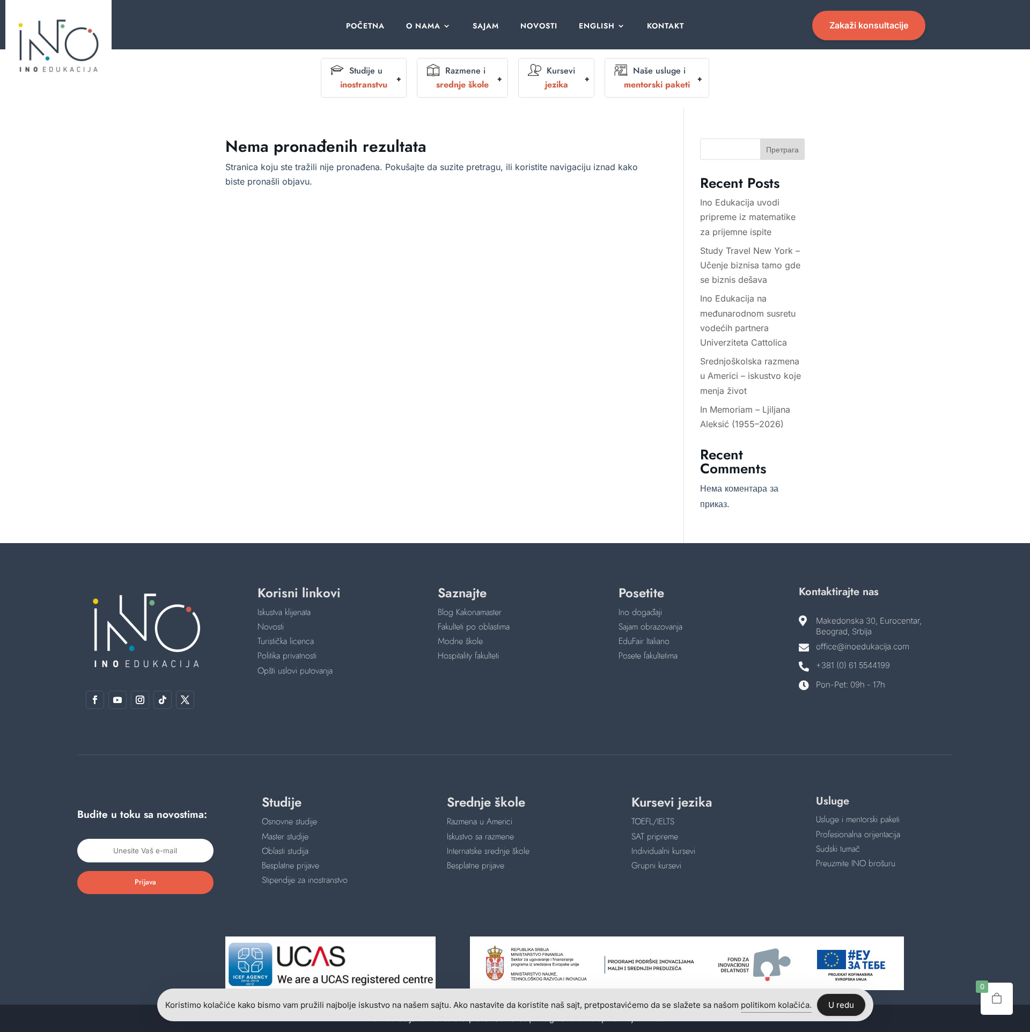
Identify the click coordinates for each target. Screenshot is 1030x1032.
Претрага (782, 149)
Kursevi (560, 77)
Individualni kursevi (663, 851)
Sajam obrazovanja (650, 626)
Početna (365, 26)
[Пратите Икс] (185, 700)
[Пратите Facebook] (95, 700)
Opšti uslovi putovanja (295, 670)
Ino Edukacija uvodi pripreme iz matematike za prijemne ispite (748, 217)
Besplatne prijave (290, 865)
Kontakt (665, 26)
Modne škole (460, 641)
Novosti (538, 26)
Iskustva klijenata (284, 612)
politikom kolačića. (776, 1005)
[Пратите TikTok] (162, 700)
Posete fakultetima (648, 655)
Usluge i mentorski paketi (858, 819)
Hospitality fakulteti (468, 655)
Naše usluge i (657, 77)
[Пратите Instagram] (140, 700)
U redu (841, 1005)
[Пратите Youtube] (117, 700)
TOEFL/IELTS (652, 821)
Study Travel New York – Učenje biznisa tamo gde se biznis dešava (750, 265)
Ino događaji (640, 612)
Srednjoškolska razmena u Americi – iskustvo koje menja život (750, 376)
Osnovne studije (289, 821)
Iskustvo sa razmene (480, 836)
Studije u (363, 77)
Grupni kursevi (656, 865)
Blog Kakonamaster (470, 612)
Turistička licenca (286, 641)
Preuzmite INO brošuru (855, 863)
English (597, 26)
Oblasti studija (285, 851)
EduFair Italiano (644, 641)
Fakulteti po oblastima (474, 626)
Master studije (285, 836)
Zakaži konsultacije (868, 25)
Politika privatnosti (287, 655)
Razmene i (462, 77)
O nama (423, 26)
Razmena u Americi (479, 821)
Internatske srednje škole (488, 851)
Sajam (486, 26)
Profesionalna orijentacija (858, 834)
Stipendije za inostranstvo (305, 880)
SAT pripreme (654, 836)
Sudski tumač (838, 849)
